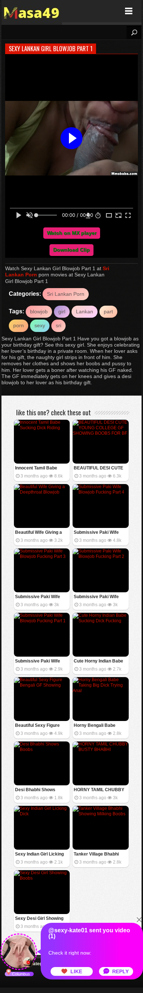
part (108, 311)
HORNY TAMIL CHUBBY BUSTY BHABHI (99, 790)
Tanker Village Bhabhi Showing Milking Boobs (98, 855)
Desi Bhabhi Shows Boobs (35, 790)
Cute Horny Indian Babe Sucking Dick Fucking (98, 661)
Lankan (84, 311)
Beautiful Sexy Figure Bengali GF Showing (37, 726)
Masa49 (31, 11)
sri (58, 325)
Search (133, 32)
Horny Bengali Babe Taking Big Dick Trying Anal (97, 726)
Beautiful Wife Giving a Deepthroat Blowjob (38, 533)
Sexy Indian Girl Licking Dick (39, 855)
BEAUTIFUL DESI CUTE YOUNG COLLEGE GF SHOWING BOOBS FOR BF (98, 468)
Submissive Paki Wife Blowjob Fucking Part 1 (39, 661)
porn (18, 325)
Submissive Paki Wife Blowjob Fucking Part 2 (97, 597)
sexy (39, 325)
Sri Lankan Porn (65, 294)
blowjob (39, 311)
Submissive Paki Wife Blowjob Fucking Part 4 (97, 533)
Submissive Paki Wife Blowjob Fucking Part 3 (39, 597)
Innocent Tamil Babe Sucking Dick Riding (36, 468)
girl (61, 311)
